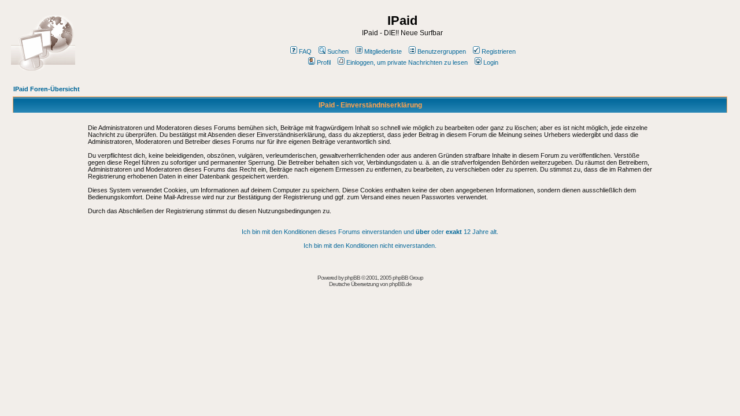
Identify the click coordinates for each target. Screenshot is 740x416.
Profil (324, 62)
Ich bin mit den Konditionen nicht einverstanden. (370, 245)
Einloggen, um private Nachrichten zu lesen (407, 62)
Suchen (338, 51)
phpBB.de (400, 284)
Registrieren (499, 51)
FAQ (305, 51)
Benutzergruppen (441, 51)
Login (490, 62)
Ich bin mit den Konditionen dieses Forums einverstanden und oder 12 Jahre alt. (370, 231)
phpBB (352, 277)
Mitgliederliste (383, 51)
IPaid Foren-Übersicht (46, 89)
